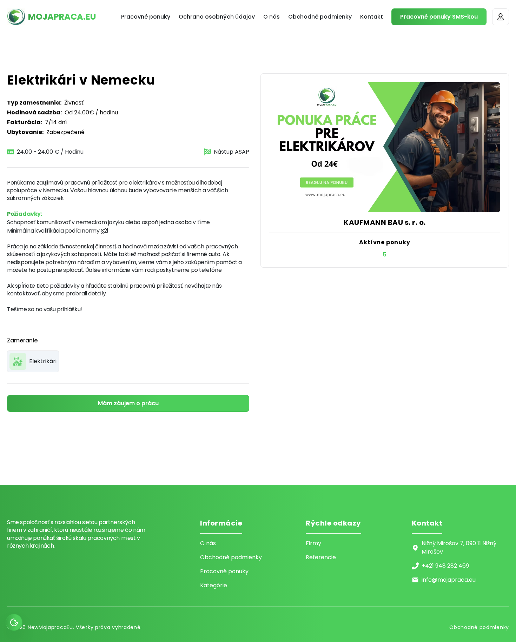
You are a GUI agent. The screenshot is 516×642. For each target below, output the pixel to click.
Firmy (313, 543)
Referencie (321, 557)
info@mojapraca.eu (449, 580)
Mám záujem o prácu (128, 403)
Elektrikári (43, 361)
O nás (271, 17)
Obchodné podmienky (320, 17)
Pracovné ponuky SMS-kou (439, 17)
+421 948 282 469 (445, 566)
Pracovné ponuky (145, 17)
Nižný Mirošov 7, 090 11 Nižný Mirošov (459, 547)
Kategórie (213, 585)
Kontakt (371, 17)
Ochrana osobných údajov (217, 17)
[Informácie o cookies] (14, 622)
